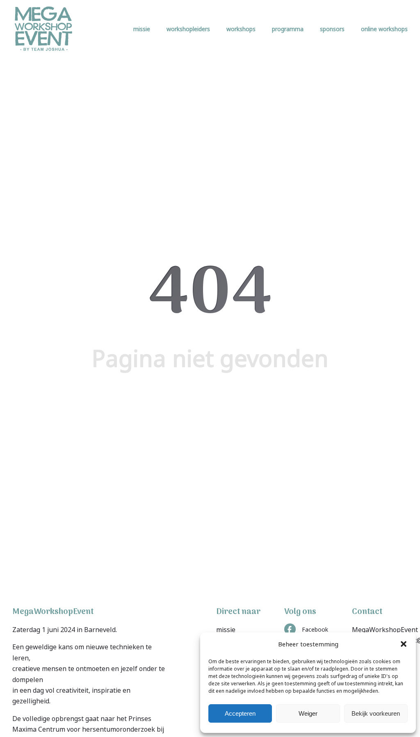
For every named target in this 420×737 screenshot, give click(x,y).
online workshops (384, 28)
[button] (403, 644)
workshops (241, 28)
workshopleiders (188, 28)
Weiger (308, 713)
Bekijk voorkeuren (376, 713)
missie (141, 28)
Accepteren (240, 713)
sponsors (332, 28)
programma (288, 28)
